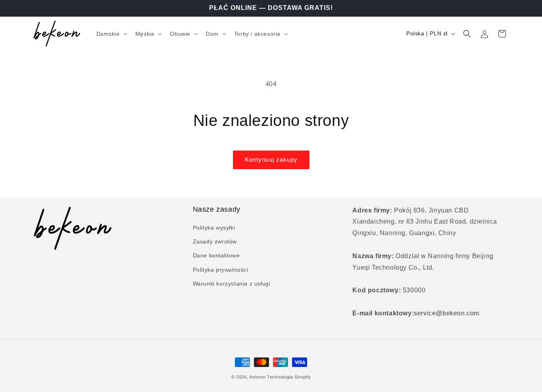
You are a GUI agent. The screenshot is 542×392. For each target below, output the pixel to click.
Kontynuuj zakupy (271, 159)
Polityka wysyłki (214, 227)
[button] (111, 33)
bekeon (257, 377)
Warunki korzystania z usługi (232, 283)
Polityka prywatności (220, 269)
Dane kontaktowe (216, 255)
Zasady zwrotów (215, 241)
